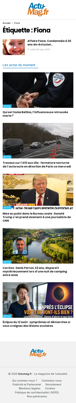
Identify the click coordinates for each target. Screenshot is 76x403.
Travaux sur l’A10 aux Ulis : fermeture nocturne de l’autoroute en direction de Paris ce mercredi (37, 164)
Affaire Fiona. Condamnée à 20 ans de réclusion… (49, 42)
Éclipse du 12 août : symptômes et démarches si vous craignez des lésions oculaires (36, 324)
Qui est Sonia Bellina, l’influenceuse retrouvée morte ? (35, 114)
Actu (7, 106)
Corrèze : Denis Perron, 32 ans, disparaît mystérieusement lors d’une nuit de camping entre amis (35, 271)
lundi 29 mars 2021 (40, 49)
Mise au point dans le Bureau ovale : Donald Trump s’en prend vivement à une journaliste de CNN (37, 217)
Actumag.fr (25, 373)
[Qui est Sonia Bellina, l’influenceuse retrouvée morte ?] (38, 90)
